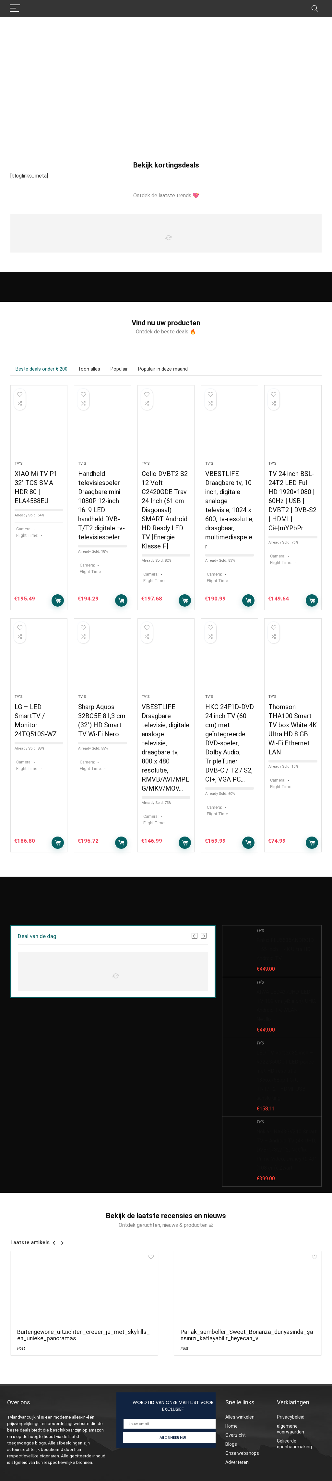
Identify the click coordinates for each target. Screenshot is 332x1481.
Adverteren (237, 1462)
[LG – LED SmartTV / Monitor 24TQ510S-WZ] (39, 660)
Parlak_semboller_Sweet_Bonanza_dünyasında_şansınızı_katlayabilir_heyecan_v (247, 1335)
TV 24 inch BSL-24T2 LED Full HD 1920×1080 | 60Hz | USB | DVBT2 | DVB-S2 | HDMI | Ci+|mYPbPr (292, 501)
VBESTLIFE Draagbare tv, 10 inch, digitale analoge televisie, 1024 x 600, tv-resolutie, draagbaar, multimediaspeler (229, 510)
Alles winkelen (240, 1417)
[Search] (315, 8)
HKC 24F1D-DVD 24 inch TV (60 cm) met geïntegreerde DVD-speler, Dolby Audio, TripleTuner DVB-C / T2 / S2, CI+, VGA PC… (229, 743)
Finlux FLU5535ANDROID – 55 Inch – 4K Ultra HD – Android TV (285, 949)
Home (231, 1426)
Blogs (231, 1444)
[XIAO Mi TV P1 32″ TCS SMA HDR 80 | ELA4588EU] (39, 426)
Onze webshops (242, 1453)
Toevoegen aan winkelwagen (58, 600)
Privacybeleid (290, 1417)
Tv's (19, 463)
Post (21, 1348)
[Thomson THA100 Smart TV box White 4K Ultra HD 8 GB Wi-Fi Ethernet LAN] (292, 660)
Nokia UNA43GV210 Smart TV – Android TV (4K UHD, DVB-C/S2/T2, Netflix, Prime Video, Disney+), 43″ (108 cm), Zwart (286, 1150)
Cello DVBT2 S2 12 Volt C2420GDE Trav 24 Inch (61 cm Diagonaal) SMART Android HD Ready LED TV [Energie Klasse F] (165, 510)
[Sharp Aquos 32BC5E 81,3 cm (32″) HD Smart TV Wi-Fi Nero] (102, 660)
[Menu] (15, 8)
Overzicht (235, 1435)
